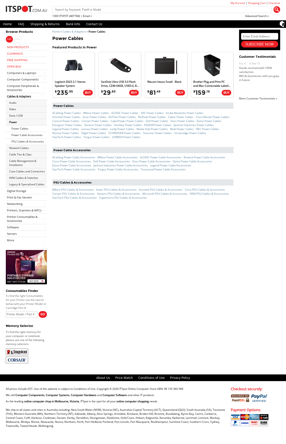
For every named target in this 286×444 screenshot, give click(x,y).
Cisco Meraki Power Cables (212, 117)
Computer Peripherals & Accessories (23, 88)
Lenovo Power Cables (94, 129)
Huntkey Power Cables (128, 125)
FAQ (21, 24)
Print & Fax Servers (19, 197)
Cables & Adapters (74, 31)
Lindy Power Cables (122, 129)
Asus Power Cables (94, 117)
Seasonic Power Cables (157, 133)
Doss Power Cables (182, 121)
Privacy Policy (180, 378)
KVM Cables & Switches (23, 178)
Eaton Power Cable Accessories (71, 165)
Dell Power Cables (157, 121)
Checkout (274, 3)
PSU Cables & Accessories (27, 141)
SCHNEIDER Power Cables (124, 133)
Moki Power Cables (182, 129)
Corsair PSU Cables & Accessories (73, 194)
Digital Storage (16, 191)
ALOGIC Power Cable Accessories (160, 157)
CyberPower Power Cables (127, 121)
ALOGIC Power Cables (125, 113)
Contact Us (94, 24)
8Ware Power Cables (96, 113)
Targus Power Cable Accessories (118, 169)
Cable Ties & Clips (20, 154)
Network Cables (19, 148)
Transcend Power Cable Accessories (163, 169)
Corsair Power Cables (95, 121)
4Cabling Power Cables (66, 113)
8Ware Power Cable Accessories (117, 157)
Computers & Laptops (21, 73)
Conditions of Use (151, 378)
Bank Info (73, 24)
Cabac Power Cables (180, 117)
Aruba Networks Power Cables (185, 113)
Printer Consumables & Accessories (22, 219)
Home (7, 24)
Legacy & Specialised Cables (26, 184)
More (10, 240)
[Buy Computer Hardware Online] (88, 92)
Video (12, 109)
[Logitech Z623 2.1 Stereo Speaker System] (74, 75)
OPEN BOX (14, 66)
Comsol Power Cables (65, 121)
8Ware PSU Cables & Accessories (73, 190)
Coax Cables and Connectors (27, 171)
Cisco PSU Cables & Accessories (205, 190)
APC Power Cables (152, 113)
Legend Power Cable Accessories (170, 165)
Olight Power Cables (93, 133)
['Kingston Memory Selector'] (17, 354)
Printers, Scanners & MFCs (24, 210)
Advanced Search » (257, 16)
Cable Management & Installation (22, 163)
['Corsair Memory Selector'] (17, 362)
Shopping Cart (257, 3)
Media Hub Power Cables (152, 129)
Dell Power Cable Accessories (111, 161)
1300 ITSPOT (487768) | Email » (72, 16)
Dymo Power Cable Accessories (192, 161)
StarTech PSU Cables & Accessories (74, 198)
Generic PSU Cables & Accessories (118, 194)
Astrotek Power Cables (66, 117)
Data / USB (16, 116)
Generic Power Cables (98, 125)
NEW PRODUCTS (18, 47)
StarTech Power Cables (66, 137)
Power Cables (19, 128)
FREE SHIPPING (17, 60)
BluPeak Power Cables (152, 117)
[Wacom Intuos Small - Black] (166, 75)
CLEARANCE (15, 54)
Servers (12, 234)
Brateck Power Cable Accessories (204, 157)
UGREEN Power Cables (126, 137)
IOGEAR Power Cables (157, 125)
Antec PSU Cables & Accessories (116, 190)
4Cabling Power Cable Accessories (73, 157)
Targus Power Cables (96, 137)
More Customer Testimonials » (258, 98)
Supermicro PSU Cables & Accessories (123, 198)
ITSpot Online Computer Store (137, 389)
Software (13, 227)
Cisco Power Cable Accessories (71, 161)
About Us (103, 378)
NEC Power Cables (207, 129)
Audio (12, 103)
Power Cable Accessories (27, 135)
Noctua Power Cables (65, 133)
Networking (15, 204)
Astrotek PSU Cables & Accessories (161, 190)
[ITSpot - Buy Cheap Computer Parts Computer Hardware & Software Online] (26, 9)
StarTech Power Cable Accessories (73, 169)
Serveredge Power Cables (190, 133)
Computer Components (23, 79)
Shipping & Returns (45, 24)
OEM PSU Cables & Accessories (209, 194)
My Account (238, 3)
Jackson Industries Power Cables (194, 125)
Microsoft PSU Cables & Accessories (164, 194)
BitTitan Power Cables (122, 117)
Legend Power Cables (65, 129)
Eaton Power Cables (209, 121)
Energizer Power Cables (67, 125)
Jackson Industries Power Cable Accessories (121, 165)
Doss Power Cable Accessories (151, 161)
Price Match (124, 378)
